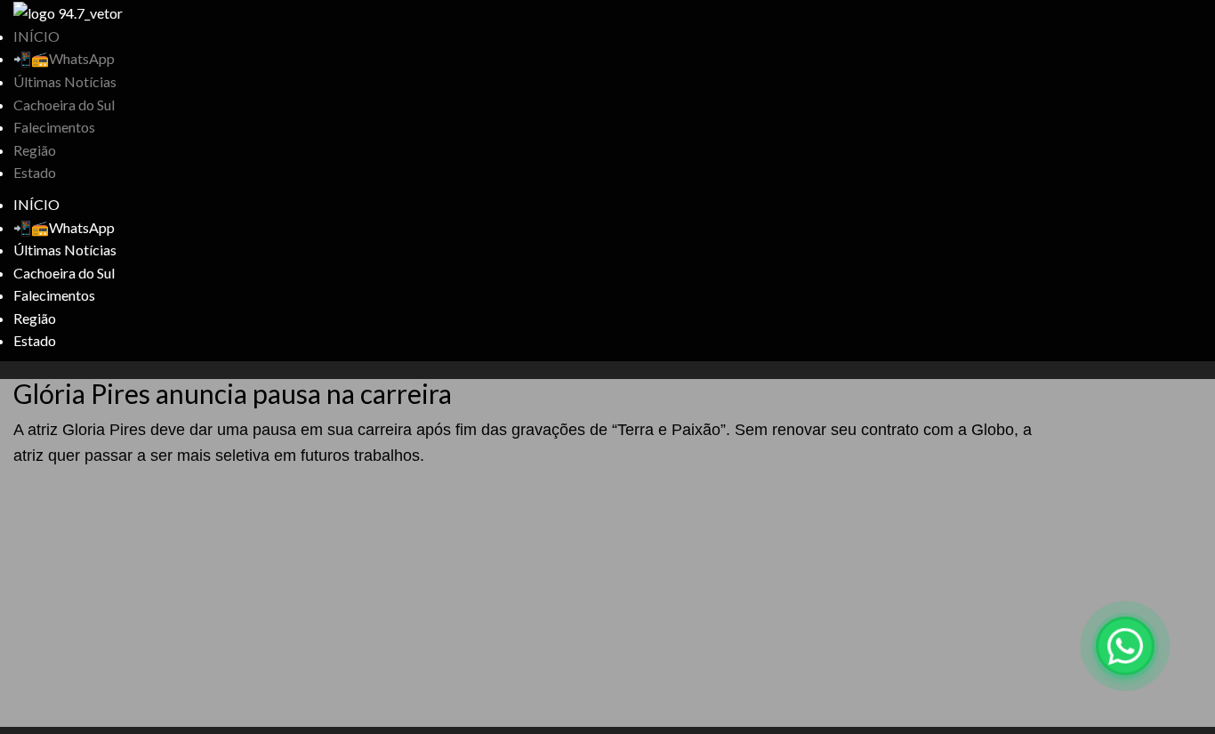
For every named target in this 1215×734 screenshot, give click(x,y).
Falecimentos (54, 126)
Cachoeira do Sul (64, 104)
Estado (34, 172)
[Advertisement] (533, 602)
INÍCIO (36, 36)
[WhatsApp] (1125, 646)
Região (34, 149)
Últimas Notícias (65, 81)
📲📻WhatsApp (64, 58)
